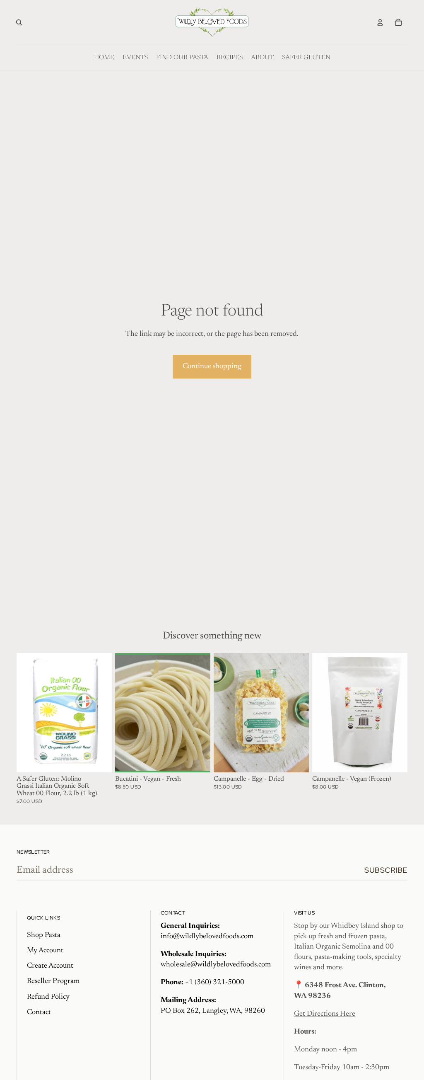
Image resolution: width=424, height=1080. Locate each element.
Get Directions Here (324, 1014)
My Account (45, 950)
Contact (39, 1012)
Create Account (50, 966)
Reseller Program (53, 981)
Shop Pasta (43, 935)
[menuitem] (104, 58)
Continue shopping (212, 366)
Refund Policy (48, 997)
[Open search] (19, 22)
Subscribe (385, 870)
